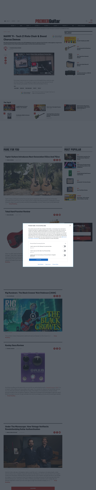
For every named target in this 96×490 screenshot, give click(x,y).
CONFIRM (38, 259)
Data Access (48, 264)
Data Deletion (40, 264)
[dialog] (48, 245)
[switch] (64, 246)
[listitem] (48, 243)
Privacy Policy (55, 264)
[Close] (70, 226)
